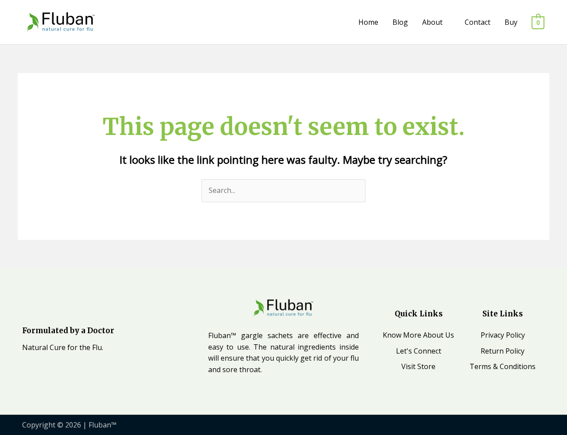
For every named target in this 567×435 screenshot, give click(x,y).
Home (368, 22)
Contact (477, 22)
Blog (400, 22)
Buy (511, 22)
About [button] (432, 22)
